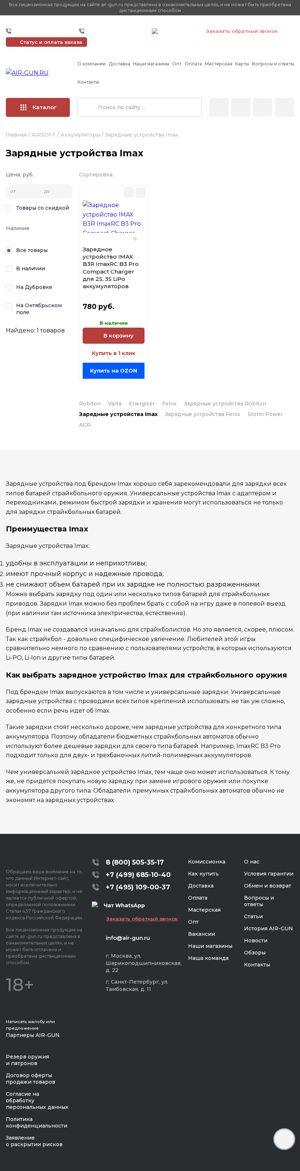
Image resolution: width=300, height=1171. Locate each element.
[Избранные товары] (262, 107)
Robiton (90, 403)
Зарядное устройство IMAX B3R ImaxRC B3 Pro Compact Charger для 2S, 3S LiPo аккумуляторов (111, 268)
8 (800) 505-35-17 (135, 862)
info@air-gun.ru (128, 937)
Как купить (203, 873)
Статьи (253, 916)
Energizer (142, 403)
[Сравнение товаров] (240, 107)
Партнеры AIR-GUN (33, 1035)
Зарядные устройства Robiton (225, 403)
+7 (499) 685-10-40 (40, 31)
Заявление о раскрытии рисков (34, 1141)
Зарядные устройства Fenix (202, 414)
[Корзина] (284, 107)
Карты (242, 63)
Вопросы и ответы (273, 63)
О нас (251, 861)
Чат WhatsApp (178, 32)
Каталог (45, 107)
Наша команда (208, 958)
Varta (114, 403)
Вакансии (201, 934)
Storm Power (265, 414)
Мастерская (218, 63)
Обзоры (255, 952)
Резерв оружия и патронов (27, 1060)
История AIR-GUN (268, 928)
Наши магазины (151, 63)
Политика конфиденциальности (36, 1122)
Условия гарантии (268, 873)
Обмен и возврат (267, 885)
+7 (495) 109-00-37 (113, 31)
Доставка (119, 63)
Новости (255, 940)
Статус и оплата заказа (51, 42)
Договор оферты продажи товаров (30, 1078)
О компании (92, 63)
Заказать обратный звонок (242, 31)
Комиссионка (206, 861)
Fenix (169, 403)
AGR (85, 425)
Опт (176, 63)
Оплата (193, 63)
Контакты (88, 82)
